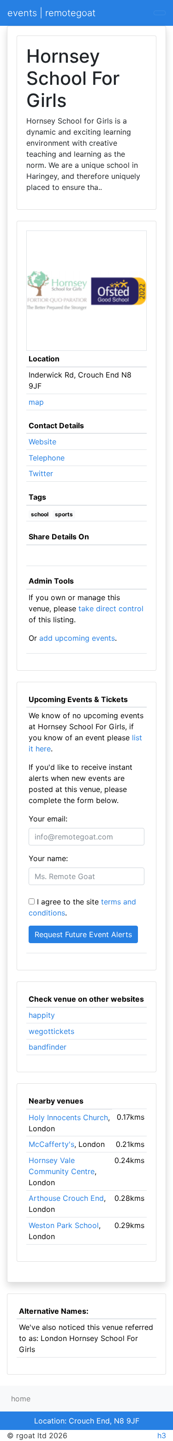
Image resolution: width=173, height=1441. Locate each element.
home (20, 1398)
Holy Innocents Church (68, 1117)
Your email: (48, 818)
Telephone (47, 457)
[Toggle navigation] (160, 13)
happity (42, 1015)
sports (64, 514)
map (36, 402)
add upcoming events (77, 638)
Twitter (41, 473)
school (39, 514)
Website (42, 441)
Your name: (48, 858)
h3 (161, 1435)
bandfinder (47, 1046)
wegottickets (51, 1031)
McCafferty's (51, 1144)
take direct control (110, 608)
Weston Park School (64, 1225)
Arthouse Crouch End (66, 1198)
